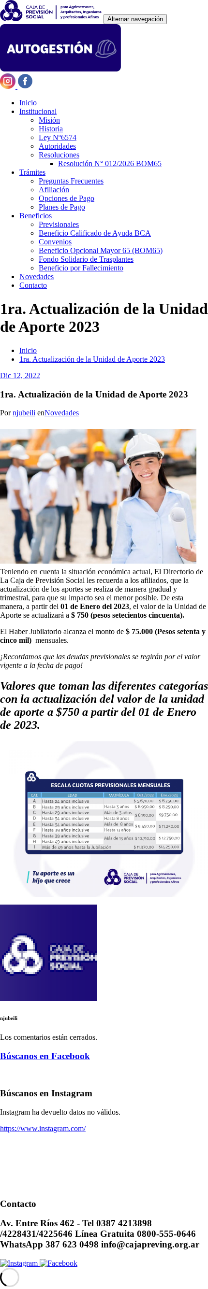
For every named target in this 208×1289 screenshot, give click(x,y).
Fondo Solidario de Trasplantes (86, 259)
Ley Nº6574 (57, 137)
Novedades (36, 276)
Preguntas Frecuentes (71, 181)
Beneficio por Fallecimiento (81, 268)
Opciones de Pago (66, 198)
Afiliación (54, 189)
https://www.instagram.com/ (43, 1128)
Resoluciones (59, 155)
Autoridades (57, 146)
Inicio (28, 103)
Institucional (38, 111)
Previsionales (59, 224)
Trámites (32, 172)
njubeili (24, 413)
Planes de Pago (62, 207)
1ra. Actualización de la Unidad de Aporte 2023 (92, 359)
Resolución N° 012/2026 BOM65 (110, 163)
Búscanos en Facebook (45, 1056)
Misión (49, 120)
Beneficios (35, 216)
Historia (51, 129)
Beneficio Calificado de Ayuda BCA (95, 233)
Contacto (33, 285)
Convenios (55, 242)
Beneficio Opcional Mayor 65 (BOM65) (101, 250)
